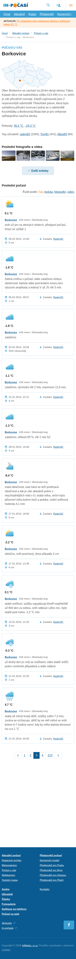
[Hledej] (48, 5)
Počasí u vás (41, 33)
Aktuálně (19, 14)
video (70, 191)
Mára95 (62, 134)
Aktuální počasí (20, 33)
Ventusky (7, 923)
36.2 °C (19, 125)
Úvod (7, 14)
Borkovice (11, 219)
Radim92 (58, 238)
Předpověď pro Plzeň (51, 880)
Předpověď (47, 14)
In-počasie (7, 928)
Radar (32, 14)
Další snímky (39, 170)
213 (50, 755)
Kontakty (44, 889)
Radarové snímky (11, 860)
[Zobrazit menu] (70, 5)
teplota (48, 191)
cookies (6, 949)
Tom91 (44, 134)
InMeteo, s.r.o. (30, 945)
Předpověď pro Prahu (52, 865)
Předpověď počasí (51, 855)
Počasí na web (10, 913)
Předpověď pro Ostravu (53, 875)
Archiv (6, 889)
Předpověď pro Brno (51, 870)
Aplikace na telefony (14, 909)
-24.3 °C (30, 125)
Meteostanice (9, 865)
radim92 (25, 134)
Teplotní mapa (10, 880)
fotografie (60, 191)
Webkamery (8, 875)
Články (6, 899)
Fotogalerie (9, 904)
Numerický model (49, 860)
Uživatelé (7, 894)
